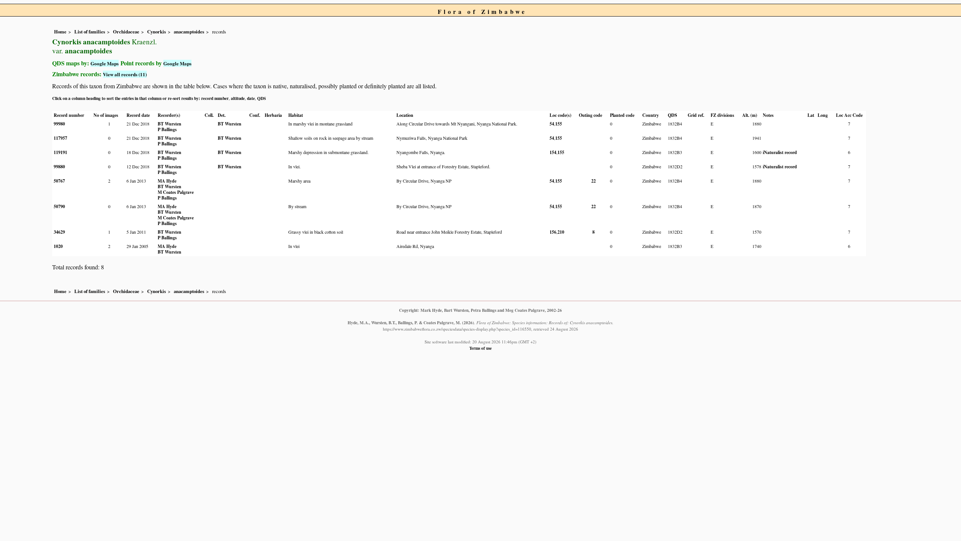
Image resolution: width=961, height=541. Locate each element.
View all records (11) (125, 74)
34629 (59, 232)
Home (60, 31)
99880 (59, 166)
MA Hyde (167, 181)
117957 (60, 138)
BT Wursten (169, 124)
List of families (89, 31)
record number (215, 98)
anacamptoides (189, 31)
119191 (60, 152)
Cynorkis (156, 31)
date (251, 98)
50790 (59, 206)
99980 (59, 124)
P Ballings (167, 129)
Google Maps (104, 63)
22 (593, 181)
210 (560, 232)
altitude (238, 98)
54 (552, 124)
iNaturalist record (780, 152)
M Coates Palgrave (176, 192)
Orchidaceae (126, 31)
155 (558, 124)
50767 (59, 181)
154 (553, 152)
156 (553, 232)
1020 (58, 246)
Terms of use (480, 348)
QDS (261, 98)
